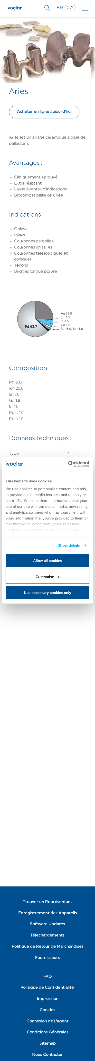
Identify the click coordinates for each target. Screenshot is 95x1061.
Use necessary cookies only (47, 593)
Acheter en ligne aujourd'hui (44, 112)
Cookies (47, 1010)
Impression (47, 999)
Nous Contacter (47, 1055)
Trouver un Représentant (47, 902)
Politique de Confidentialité (47, 988)
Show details (69, 545)
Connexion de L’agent (47, 1021)
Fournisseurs (47, 958)
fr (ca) (66, 7)
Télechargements (47, 935)
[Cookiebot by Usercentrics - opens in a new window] (68, 464)
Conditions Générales (47, 1032)
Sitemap (47, 1044)
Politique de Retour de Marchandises (48, 947)
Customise (45, 577)
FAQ (47, 977)
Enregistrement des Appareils (47, 913)
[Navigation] (85, 8)
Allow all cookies (47, 561)
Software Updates (47, 924)
